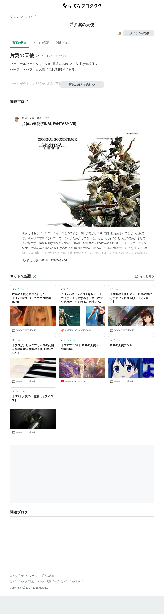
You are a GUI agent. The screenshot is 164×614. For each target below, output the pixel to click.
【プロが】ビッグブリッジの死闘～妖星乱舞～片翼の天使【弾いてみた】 (33, 349)
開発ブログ (53, 581)
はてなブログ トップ (25, 16)
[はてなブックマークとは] (34, 276)
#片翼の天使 (30, 260)
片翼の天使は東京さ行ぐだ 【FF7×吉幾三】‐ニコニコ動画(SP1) (31, 297)
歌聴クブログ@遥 (31, 117)
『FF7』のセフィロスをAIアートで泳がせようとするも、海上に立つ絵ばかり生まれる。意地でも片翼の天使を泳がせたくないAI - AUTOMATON (82, 298)
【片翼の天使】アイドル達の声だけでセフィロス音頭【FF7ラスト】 (131, 297)
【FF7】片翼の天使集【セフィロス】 (32, 398)
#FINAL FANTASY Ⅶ (54, 260)
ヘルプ (40, 581)
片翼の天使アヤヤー (122, 345)
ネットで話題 (41, 42)
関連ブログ (63, 42)
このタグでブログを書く (138, 33)
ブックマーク (20, 289)
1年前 (47, 117)
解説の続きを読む (80, 84)
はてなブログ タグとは (22, 581)
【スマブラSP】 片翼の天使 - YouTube (79, 347)
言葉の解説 (19, 42)
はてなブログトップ (72, 581)
